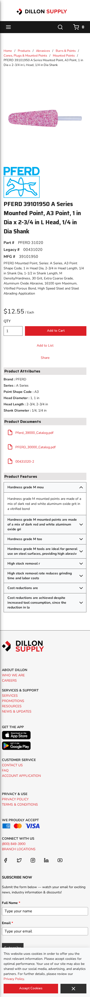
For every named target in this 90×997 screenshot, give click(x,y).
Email (7, 923)
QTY (7, 321)
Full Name (11, 903)
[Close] (73, 988)
